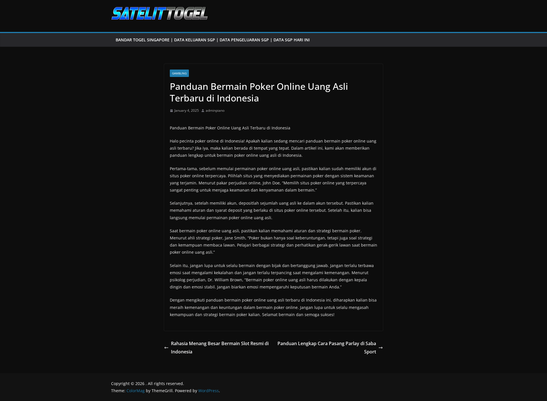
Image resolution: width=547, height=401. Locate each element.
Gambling (179, 73)
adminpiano (215, 110)
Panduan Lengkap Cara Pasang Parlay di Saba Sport (326, 347)
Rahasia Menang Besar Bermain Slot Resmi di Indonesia (220, 347)
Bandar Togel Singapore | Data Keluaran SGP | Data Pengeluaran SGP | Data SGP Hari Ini (213, 39)
